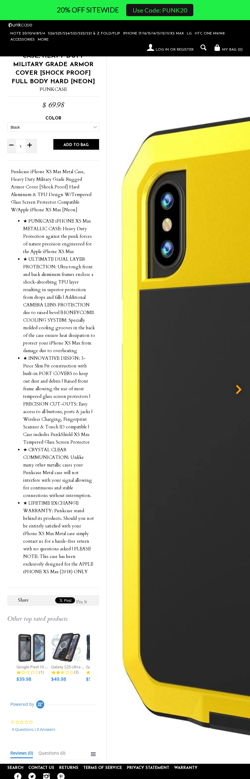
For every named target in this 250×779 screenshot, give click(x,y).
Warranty (186, 768)
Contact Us (41, 768)
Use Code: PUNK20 (160, 10)
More (43, 39)
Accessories (22, 39)
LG (189, 33)
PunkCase (53, 89)
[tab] (21, 754)
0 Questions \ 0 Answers (33, 729)
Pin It (81, 602)
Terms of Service (102, 768)
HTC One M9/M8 (209, 33)
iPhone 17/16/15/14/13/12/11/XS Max (153, 33)
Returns (68, 768)
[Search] (202, 48)
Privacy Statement (148, 768)
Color (53, 118)
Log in (162, 50)
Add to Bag (76, 145)
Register (185, 50)
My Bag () (232, 50)
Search (15, 768)
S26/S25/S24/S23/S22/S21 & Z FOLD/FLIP (84, 33)
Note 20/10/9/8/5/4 (27, 33)
